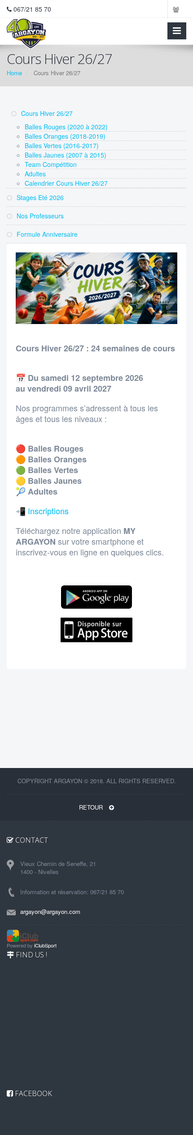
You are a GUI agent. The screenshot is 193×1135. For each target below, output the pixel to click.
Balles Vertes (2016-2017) (62, 145)
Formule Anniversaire (46, 234)
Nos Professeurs (39, 215)
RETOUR (92, 807)
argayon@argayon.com (50, 911)
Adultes (35, 173)
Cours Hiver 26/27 (46, 113)
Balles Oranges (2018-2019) (65, 136)
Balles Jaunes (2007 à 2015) (65, 154)
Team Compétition (51, 164)
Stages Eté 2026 (39, 197)
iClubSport (45, 945)
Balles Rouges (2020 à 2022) (66, 126)
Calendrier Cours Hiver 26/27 (66, 183)
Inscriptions (48, 510)
